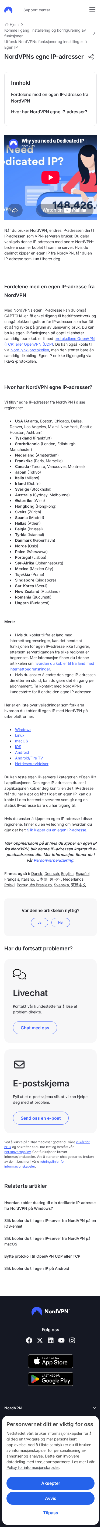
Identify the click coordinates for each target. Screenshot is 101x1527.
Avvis (48, 1498)
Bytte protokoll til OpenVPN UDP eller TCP (42, 1256)
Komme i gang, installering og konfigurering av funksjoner (45, 33)
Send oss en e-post (41, 1118)
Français (11, 879)
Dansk (36, 873)
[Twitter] (40, 1340)
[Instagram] (72, 1340)
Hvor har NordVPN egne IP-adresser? (49, 111)
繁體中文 (78, 885)
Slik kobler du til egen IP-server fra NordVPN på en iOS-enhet (50, 1223)
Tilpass (48, 1512)
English (67, 873)
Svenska (61, 885)
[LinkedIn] (50, 1340)
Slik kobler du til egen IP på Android (36, 1268)
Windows (23, 729)
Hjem (14, 24)
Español (82, 873)
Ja (39, 922)
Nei (60, 922)
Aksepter (48, 1483)
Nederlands (73, 879)
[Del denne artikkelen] (91, 57)
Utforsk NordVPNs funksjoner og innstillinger (43, 41)
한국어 (55, 879)
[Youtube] (61, 1340)
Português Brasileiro (34, 885)
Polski (9, 885)
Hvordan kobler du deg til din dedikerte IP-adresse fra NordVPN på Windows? (50, 1205)
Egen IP (11, 47)
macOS (21, 741)
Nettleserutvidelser (31, 763)
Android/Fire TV (29, 758)
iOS (18, 746)
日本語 (41, 879)
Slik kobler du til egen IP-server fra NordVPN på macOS (47, 1241)
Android (22, 752)
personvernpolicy (17, 1152)
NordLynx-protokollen (30, 350)
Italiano (27, 879)
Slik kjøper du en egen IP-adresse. (57, 830)
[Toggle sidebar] (92, 9)
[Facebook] (29, 1340)
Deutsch (51, 873)
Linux (20, 735)
